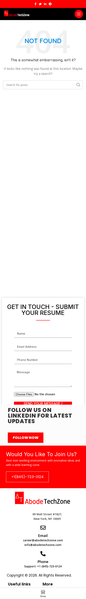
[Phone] (43, 553)
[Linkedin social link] (45, 4)
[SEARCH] (78, 84)
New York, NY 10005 (47, 519)
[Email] (43, 527)
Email (43, 535)
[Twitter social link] (40, 4)
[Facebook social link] (35, 4)
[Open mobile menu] (79, 14)
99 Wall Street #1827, (47, 514)
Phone (42, 561)
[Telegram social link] (50, 4)
